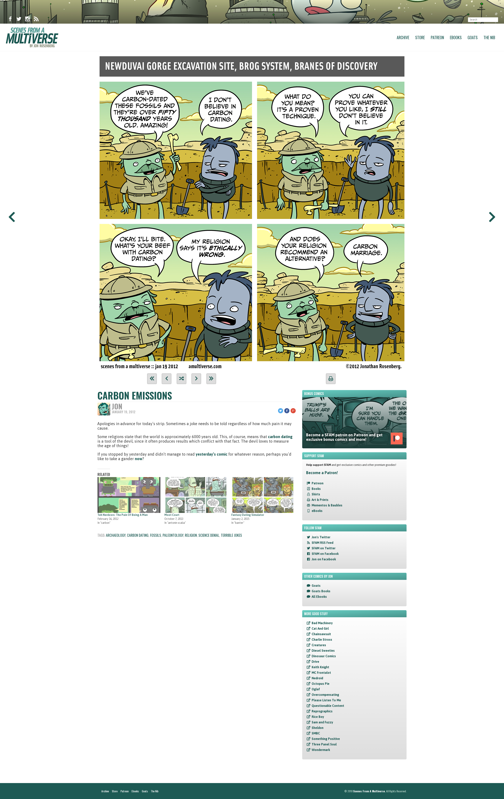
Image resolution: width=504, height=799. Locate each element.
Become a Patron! (322, 472)
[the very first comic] (152, 378)
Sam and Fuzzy (322, 722)
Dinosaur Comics (324, 656)
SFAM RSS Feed (322, 542)
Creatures (319, 645)
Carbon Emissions (134, 395)
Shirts (316, 494)
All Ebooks (319, 596)
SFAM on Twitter (323, 548)
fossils (155, 535)
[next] (196, 378)
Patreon (437, 37)
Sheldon (317, 727)
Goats (473, 37)
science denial (208, 535)
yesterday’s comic (211, 454)
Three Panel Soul (324, 744)
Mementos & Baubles (327, 505)
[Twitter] (19, 20)
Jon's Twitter (321, 537)
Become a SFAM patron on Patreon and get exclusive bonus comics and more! (344, 437)
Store (420, 37)
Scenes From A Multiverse (369, 791)
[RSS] (36, 20)
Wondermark (321, 750)
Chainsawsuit (321, 634)
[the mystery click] (181, 378)
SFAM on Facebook (325, 553)
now (138, 458)
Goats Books (321, 591)
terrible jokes (231, 535)
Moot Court (171, 514)
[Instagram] (27, 20)
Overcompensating (325, 694)
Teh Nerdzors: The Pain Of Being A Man (122, 514)
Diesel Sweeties (323, 650)
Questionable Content (328, 705)
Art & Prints (320, 499)
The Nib (489, 37)
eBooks (317, 511)
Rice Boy (318, 716)
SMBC (316, 733)
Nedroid (317, 678)
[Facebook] (10, 20)
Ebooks (456, 37)
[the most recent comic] (211, 378)
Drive (315, 661)
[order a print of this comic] (331, 378)
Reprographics (322, 711)
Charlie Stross (322, 639)
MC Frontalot (321, 672)
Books (316, 488)
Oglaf (316, 689)
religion (191, 535)
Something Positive (326, 739)
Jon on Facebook (324, 559)
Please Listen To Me (326, 700)
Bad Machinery (322, 623)
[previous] (166, 378)
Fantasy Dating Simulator (247, 514)
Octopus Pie (320, 683)
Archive (403, 37)
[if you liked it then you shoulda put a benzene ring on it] (252, 211)
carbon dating (280, 436)
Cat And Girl (320, 628)
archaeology (115, 535)
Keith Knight (320, 667)
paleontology (173, 535)
